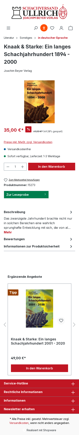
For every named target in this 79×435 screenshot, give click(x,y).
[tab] (38, 221)
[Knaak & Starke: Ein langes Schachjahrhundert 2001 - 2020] (39, 308)
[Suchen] (35, 28)
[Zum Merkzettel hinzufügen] (61, 321)
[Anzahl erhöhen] (23, 167)
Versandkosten (19, 423)
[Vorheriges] (5, 325)
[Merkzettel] (52, 28)
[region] (39, 101)
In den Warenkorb (51, 166)
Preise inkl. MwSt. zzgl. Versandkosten (28, 142)
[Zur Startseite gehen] (39, 12)
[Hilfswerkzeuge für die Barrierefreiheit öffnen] (44, 28)
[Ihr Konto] (61, 28)
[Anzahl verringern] (8, 167)
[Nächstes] (74, 325)
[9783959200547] (39, 101)
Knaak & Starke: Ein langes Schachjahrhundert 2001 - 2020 (38, 341)
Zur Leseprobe (17, 195)
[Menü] (8, 28)
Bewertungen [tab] (14, 239)
